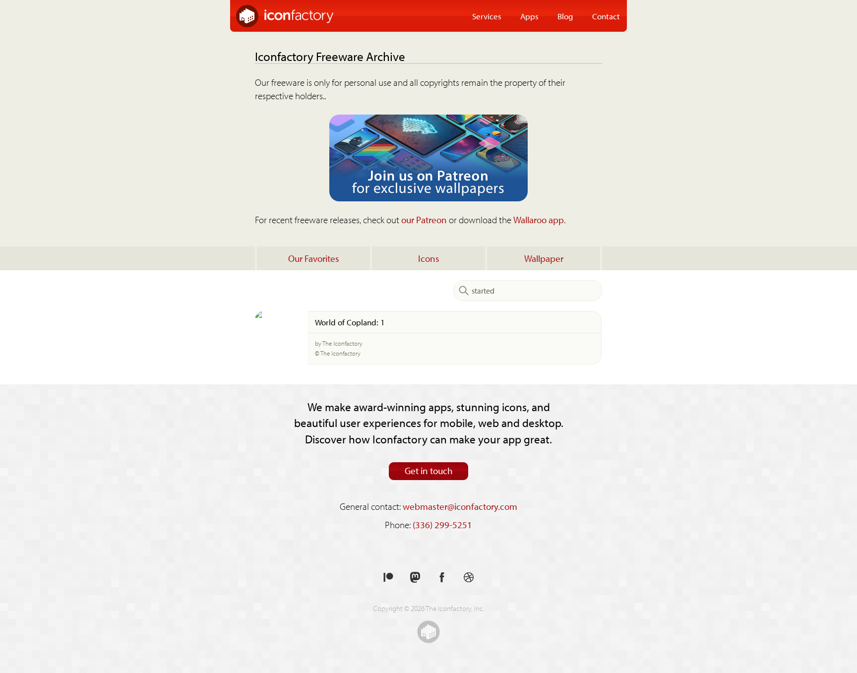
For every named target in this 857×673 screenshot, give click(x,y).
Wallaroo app (538, 220)
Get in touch (429, 471)
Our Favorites (313, 258)
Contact (606, 15)
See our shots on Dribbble (469, 577)
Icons (428, 258)
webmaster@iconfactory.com (460, 506)
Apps (529, 15)
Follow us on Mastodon (415, 577)
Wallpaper (543, 258)
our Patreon (424, 220)
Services (486, 15)
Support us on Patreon (388, 577)
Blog (565, 15)
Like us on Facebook (442, 577)
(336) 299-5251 (442, 525)
